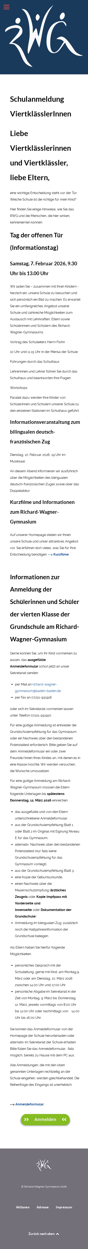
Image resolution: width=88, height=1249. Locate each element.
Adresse (43, 1207)
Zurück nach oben (41, 1234)
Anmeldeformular (29, 1104)
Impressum (64, 1207)
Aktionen (22, 1207)
